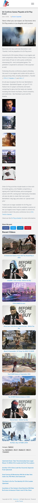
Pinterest (27, 228)
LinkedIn (20, 228)
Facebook (5, 228)
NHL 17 (21, 78)
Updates (10, 447)
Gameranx (16, 499)
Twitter (13, 228)
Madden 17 (12, 78)
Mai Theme (20, 501)
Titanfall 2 (6, 452)
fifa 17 (16, 450)
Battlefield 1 (9, 450)
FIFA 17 (6, 78)
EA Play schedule (16, 218)
